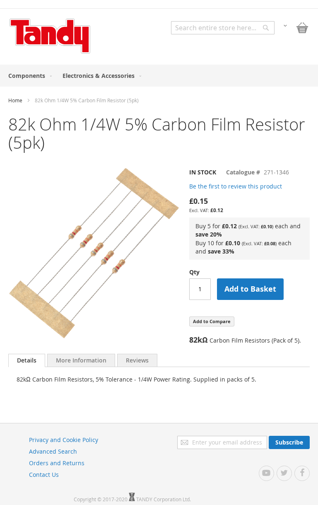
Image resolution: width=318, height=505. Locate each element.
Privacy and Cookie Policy (63, 440)
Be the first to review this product (235, 186)
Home (15, 100)
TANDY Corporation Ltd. (163, 499)
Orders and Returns (56, 463)
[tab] (26, 360)
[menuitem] (28, 76)
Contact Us (44, 474)
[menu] (159, 76)
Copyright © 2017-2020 (101, 499)
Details (26, 360)
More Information (81, 360)
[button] (285, 25)
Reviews (137, 360)
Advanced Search (53, 451)
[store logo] (49, 36)
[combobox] (223, 27)
